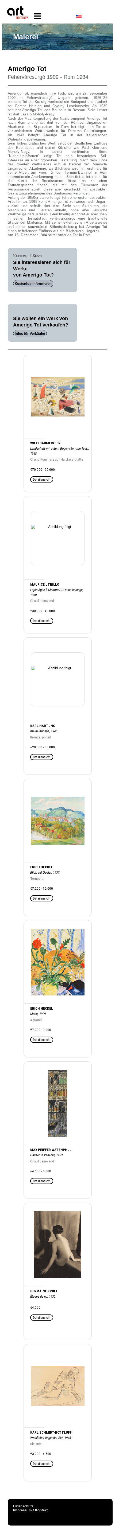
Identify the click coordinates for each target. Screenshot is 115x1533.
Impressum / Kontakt (30, 1510)
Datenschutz (23, 1506)
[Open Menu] (37, 16)
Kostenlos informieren (33, 284)
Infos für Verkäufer (30, 334)
